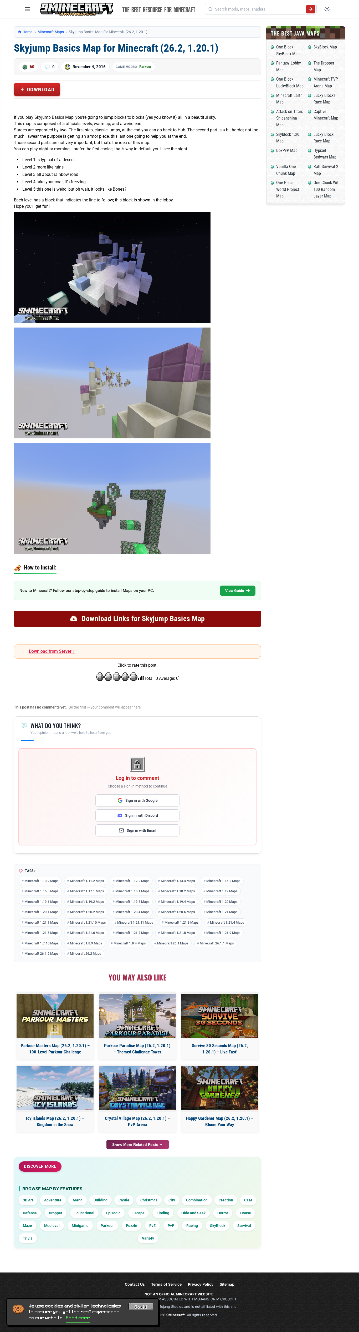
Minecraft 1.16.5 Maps (41, 891)
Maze (27, 1226)
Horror (222, 1213)
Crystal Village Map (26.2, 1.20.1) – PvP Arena (137, 1121)
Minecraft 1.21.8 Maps (178, 933)
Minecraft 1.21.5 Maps (41, 933)
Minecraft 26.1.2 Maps (41, 953)
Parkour (145, 67)
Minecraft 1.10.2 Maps (41, 881)
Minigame (80, 1226)
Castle (124, 1200)
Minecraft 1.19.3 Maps (132, 902)
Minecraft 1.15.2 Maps (223, 881)
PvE (152, 1226)
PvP (171, 1226)
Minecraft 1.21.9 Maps (223, 933)
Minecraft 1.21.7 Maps (132, 933)
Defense (30, 1213)
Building (100, 1200)
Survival (244, 1226)
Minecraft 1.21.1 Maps (41, 922)
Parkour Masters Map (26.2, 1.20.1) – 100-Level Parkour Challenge (55, 1048)
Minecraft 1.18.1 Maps (132, 891)
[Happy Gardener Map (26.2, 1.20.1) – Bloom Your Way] (219, 1088)
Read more (78, 1317)
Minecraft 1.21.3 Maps (182, 922)
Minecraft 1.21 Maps (222, 912)
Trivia (28, 1238)
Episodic (113, 1213)
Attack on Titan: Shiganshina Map (289, 118)
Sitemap (227, 1284)
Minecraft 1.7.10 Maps (41, 943)
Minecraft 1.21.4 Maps (227, 922)
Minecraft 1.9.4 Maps (130, 943)
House (245, 1213)
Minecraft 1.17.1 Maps (87, 891)
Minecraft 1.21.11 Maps (135, 922)
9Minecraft (175, 1315)
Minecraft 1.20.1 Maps (41, 912)
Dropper (55, 1213)
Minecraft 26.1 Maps (172, 943)
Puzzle (131, 1226)
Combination (197, 1200)
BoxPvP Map (287, 150)
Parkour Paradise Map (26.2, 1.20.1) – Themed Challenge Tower (137, 1048)
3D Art (28, 1200)
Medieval (52, 1226)
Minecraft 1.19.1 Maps (41, 902)
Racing (192, 1226)
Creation (226, 1200)
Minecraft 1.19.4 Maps (178, 902)
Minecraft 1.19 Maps (222, 891)
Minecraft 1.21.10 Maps (88, 922)
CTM (248, 1200)
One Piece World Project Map (287, 189)
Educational (84, 1213)
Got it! (141, 1307)
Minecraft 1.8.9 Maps (86, 943)
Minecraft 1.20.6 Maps (178, 912)
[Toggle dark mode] (327, 9)
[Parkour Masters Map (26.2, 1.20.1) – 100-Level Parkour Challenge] (55, 1016)
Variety (148, 1238)
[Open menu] (27, 9)
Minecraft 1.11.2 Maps (87, 881)
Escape (138, 1213)
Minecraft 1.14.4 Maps (178, 881)
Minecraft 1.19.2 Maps (87, 902)
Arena (78, 1200)
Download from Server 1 (52, 651)
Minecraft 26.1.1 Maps (217, 943)
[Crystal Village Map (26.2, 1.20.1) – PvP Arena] (137, 1088)
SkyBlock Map (325, 46)
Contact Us (135, 1284)
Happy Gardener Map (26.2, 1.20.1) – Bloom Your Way (219, 1121)
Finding (163, 1213)
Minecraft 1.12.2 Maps (132, 881)
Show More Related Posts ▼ (137, 1144)
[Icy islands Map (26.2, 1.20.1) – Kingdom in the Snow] (55, 1088)
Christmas (148, 1200)
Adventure (52, 1200)
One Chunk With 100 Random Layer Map (327, 189)
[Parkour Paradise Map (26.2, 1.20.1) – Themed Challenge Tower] (137, 1016)
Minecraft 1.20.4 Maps (132, 912)
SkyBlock (217, 1226)
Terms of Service (166, 1284)
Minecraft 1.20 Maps (222, 902)
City (171, 1200)
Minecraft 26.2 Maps (85, 953)
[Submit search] (310, 9)
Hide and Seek (193, 1213)
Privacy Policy (200, 1284)
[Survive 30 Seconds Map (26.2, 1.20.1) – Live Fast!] (219, 1016)
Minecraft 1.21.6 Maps (87, 933)
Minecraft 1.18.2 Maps (178, 891)
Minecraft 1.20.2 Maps (87, 912)
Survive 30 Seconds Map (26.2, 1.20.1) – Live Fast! (220, 1048)
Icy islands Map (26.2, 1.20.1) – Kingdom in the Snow (55, 1121)
